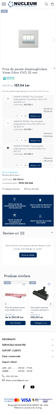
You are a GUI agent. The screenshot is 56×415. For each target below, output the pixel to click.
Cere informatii (32, 188)
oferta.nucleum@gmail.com (16, 380)
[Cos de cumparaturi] (52, 4)
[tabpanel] (28, 37)
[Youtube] (32, 387)
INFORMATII (8, 339)
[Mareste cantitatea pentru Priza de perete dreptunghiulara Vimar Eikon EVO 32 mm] (26, 115)
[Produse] (4, 4)
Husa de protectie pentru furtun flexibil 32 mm (15, 308)
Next (53, 40)
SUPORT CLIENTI (11, 350)
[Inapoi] (54, 68)
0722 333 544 (11, 376)
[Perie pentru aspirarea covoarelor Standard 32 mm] (40, 293)
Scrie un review (28, 255)
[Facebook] (23, 387)
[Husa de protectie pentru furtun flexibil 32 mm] (15, 293)
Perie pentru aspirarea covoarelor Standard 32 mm (40, 309)
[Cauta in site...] (46, 4)
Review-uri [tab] (13, 233)
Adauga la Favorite (12, 188)
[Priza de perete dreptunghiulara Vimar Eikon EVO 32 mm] (28, 37)
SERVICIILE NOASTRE (14, 345)
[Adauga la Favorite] (23, 284)
